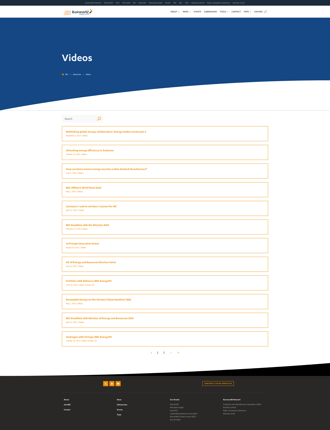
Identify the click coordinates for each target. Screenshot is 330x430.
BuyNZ (167, 3)
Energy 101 (89, 285)
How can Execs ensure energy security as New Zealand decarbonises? (106, 168)
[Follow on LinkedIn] (111, 383)
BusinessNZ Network (93, 3)
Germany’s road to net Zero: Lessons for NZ (91, 206)
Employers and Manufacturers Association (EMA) (242, 404)
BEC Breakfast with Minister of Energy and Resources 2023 (100, 318)
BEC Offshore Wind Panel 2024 (83, 187)
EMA (187, 3)
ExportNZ (142, 3)
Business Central (197, 3)
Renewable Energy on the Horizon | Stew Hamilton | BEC (98, 299)
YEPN (246, 11)
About (174, 11)
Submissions (210, 11)
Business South (239, 3)
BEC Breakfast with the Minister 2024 (87, 224)
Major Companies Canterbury (218, 3)
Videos (85, 135)
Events (197, 11)
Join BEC (258, 11)
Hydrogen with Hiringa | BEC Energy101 (89, 336)
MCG (117, 3)
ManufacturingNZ (155, 3)
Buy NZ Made (175, 419)
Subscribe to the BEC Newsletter (218, 383)
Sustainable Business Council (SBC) (183, 413)
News (185, 11)
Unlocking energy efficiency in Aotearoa (90, 150)
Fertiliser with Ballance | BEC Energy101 (89, 280)
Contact (236, 11)
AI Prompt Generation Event (82, 243)
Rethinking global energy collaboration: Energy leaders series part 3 (106, 131)
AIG (134, 3)
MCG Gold (126, 3)
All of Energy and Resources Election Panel (91, 262)
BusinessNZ (108, 3)
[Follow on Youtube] (118, 383)
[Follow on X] (105, 383)
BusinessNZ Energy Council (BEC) (183, 416)
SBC (174, 3)
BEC (180, 3)
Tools (223, 11)
